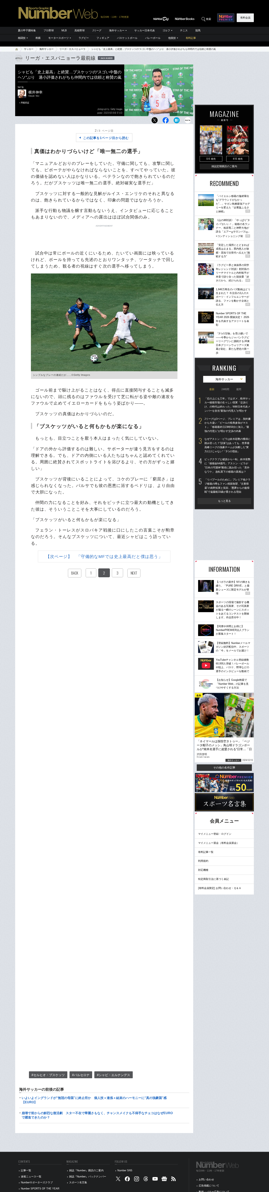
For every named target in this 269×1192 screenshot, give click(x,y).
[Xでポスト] (154, 121)
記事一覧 (26, 1170)
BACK (74, 572)
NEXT (134, 572)
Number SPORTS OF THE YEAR (40, 1188)
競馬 (197, 30)
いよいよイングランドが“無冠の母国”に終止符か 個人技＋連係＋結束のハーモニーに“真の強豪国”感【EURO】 (94, 1100)
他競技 (172, 37)
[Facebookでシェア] (165, 121)
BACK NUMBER (107, 58)
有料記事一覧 (205, 852)
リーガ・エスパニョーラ (72, 49)
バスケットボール (127, 37)
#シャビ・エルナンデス (113, 1075)
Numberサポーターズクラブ (37, 1182)
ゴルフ (166, 30)
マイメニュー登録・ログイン (214, 833)
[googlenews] (164, 1179)
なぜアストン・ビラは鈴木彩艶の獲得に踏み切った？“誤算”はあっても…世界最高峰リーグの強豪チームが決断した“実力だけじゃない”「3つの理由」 (227, 445)
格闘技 (22, 37)
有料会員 (245, 17)
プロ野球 (49, 30)
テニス (184, 30)
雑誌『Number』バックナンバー (87, 1176)
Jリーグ (96, 30)
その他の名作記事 (224, 767)
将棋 (38, 37)
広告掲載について (209, 1185)
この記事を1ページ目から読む (106, 138)
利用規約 (203, 860)
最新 (211, 389)
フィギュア (102, 37)
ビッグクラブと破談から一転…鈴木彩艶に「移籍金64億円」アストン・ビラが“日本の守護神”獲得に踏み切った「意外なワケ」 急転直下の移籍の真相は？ (227, 465)
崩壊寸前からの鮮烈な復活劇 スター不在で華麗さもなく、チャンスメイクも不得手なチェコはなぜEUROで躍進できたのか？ (97, 1115)
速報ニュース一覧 (31, 1176)
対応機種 (203, 869)
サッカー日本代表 (144, 30)
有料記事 (191, 37)
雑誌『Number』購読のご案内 (86, 1170)
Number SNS (124, 1170)
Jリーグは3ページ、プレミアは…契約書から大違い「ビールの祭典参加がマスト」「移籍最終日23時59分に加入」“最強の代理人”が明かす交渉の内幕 (227, 425)
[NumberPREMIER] (225, 17)
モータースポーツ (58, 37)
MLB (64, 30)
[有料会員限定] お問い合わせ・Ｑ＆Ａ (219, 888)
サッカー (28, 49)
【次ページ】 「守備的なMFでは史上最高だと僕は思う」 (104, 556)
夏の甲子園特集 (27, 30)
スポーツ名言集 (78, 1182)
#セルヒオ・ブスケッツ (48, 1075)
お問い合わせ (206, 1179)
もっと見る (224, 500)
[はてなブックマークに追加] (176, 121)
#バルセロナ (81, 1075)
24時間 (225, 389)
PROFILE (25, 102)
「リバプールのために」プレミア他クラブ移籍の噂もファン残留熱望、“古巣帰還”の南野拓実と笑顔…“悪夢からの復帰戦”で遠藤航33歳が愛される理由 (227, 485)
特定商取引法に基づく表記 (213, 879)
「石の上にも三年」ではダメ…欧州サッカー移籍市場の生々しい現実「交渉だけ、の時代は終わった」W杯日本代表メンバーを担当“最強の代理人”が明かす (227, 404)
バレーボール (152, 37)
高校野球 (79, 30)
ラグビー (84, 37)
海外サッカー (116, 30)
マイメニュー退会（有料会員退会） (218, 842)
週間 (238, 389)
